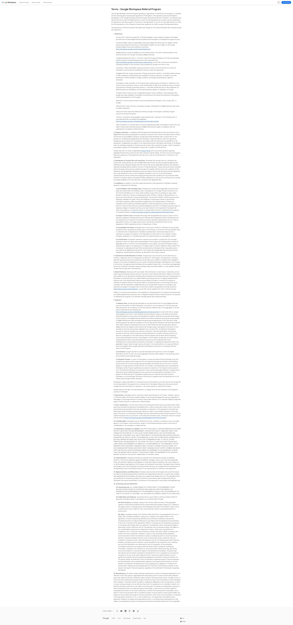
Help (145, 618)
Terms (119, 618)
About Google (126, 618)
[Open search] (278, 2)
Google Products (137, 618)
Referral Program (36, 2)
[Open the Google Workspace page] (9, 2)
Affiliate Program (47, 2)
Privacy (113, 618)
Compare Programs (24, 2)
